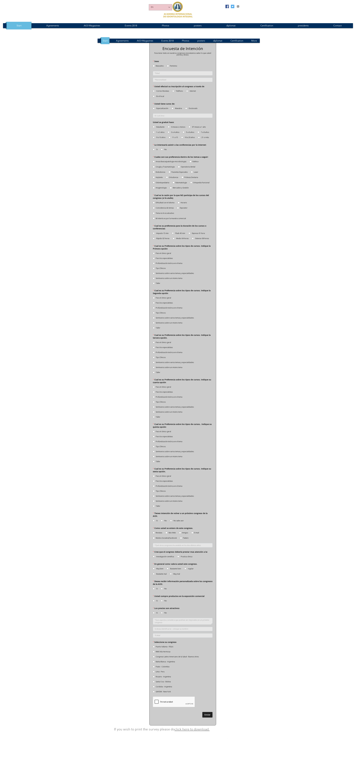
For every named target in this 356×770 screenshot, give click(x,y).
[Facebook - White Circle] (223, 739)
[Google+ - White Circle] (234, 739)
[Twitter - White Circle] (228, 739)
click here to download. (192, 729)
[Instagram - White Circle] (239, 739)
